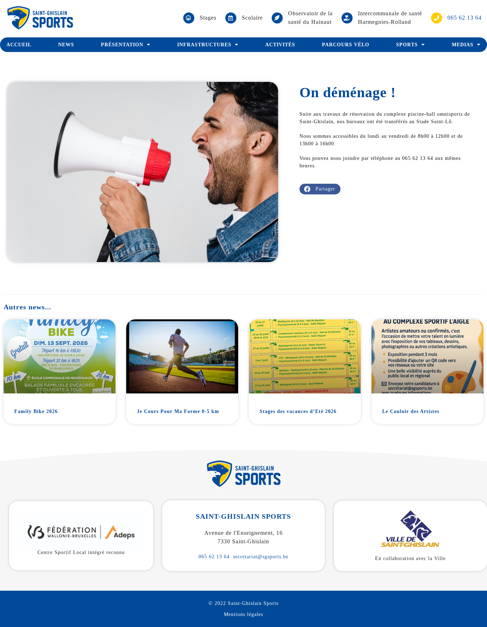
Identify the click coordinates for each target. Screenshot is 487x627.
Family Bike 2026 (36, 411)
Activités (280, 44)
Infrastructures (204, 44)
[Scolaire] (230, 17)
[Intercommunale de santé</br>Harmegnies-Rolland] (347, 17)
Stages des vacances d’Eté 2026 (298, 411)
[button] (319, 189)
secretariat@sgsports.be (260, 556)
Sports (407, 44)
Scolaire (252, 18)
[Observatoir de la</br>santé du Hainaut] (277, 17)
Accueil (18, 44)
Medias (462, 44)
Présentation (122, 44)
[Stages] (188, 17)
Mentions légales (243, 614)
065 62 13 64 (214, 556)
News (66, 44)
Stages (208, 18)
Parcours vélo (345, 44)
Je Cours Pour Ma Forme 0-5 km (178, 411)
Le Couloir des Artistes (410, 411)
